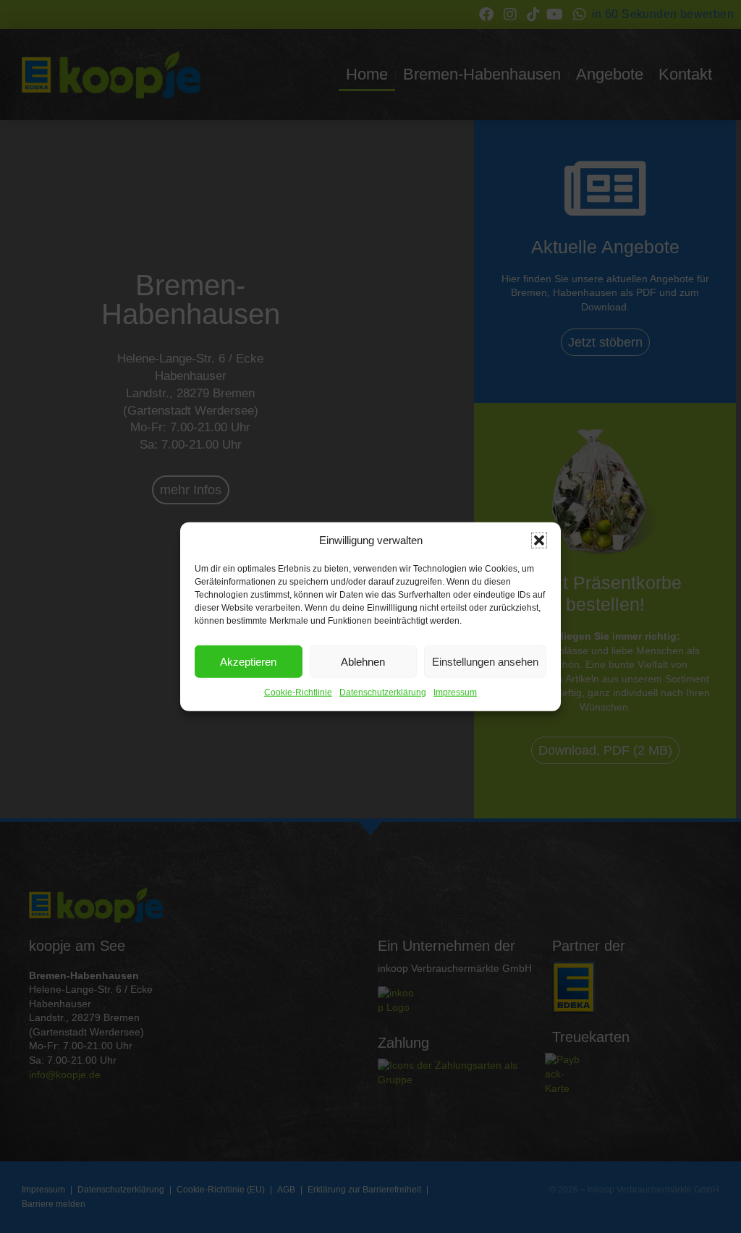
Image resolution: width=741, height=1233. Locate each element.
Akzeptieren (248, 661)
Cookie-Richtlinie (298, 692)
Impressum (455, 692)
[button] (539, 540)
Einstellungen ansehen (485, 661)
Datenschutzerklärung (382, 692)
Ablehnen (363, 661)
